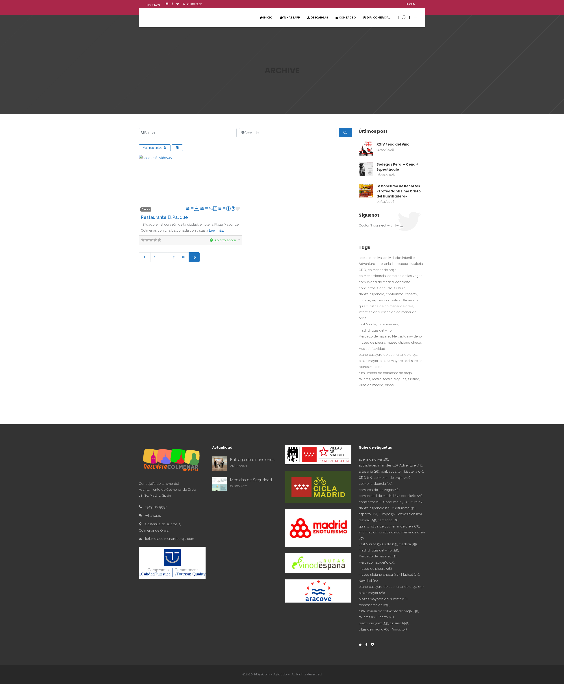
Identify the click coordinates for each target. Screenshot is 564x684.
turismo (413, 379)
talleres (364, 379)
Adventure (367, 264)
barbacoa (400, 264)
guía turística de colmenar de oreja (386, 306)
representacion (370, 367)
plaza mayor (368, 361)
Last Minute (367, 324)
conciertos (367, 288)
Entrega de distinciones (252, 459)
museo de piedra (372, 343)
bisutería (416, 264)
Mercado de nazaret (375, 336)
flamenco (410, 300)
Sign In (410, 4)
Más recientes (153, 147)
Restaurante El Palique (164, 217)
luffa (381, 324)
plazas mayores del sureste (401, 361)
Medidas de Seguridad (251, 480)
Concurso (384, 288)
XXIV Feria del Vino (393, 144)
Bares (145, 209)
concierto (402, 282)
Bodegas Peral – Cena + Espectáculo (397, 167)
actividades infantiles (399, 258)
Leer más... (217, 230)
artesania (384, 264)
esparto (411, 294)
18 (183, 257)
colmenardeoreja (372, 276)
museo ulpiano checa (404, 343)
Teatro (377, 379)
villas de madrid (371, 385)
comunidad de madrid (376, 282)
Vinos (389, 385)
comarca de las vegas (404, 276)
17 (172, 257)
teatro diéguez (394, 379)
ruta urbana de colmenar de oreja (385, 373)
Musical (364, 349)
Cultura (399, 288)
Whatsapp (153, 515)
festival (395, 300)
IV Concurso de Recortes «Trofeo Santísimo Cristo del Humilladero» (399, 191)
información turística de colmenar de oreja (387, 315)
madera (392, 324)
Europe (364, 300)
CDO (362, 270)
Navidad (378, 349)
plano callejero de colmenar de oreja (388, 355)
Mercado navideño (407, 336)
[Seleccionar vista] (177, 147)
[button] (224, 240)
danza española (371, 294)
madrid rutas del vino (375, 330)
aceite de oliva (370, 258)
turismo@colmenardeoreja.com (169, 538)
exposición (380, 300)
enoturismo (394, 294)
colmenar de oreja (382, 270)
